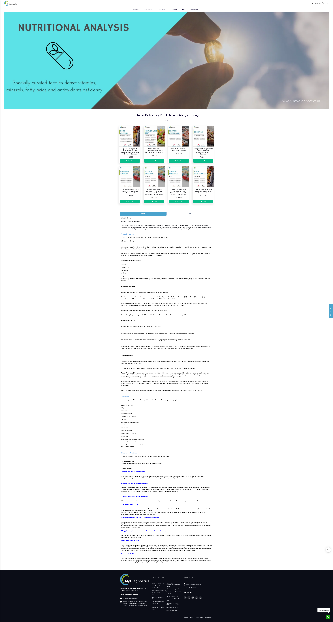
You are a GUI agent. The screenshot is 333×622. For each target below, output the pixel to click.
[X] (188, 597)
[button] (331, 311)
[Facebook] (185, 597)
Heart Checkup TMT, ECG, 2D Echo (173, 592)
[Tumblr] (196, 597)
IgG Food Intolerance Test (159, 590)
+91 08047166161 (191, 587)
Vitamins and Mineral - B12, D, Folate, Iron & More (173, 603)
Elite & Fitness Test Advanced (171, 611)
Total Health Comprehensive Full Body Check (173, 584)
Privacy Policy (209, 617)
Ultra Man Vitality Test (158, 583)
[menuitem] (137, 9)
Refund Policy (199, 617)
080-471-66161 (316, 3)
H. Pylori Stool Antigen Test (158, 608)
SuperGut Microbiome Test (158, 598)
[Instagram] (192, 597)
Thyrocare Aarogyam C (172, 589)
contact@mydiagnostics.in (130, 598)
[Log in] (323, 3)
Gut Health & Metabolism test (159, 593)
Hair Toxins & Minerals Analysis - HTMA (158, 602)
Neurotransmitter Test (172, 607)
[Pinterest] (200, 597)
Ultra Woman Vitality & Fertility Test (158, 586)
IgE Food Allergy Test (172, 596)
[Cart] (327, 3)
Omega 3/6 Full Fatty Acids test (173, 599)
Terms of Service (188, 617)
